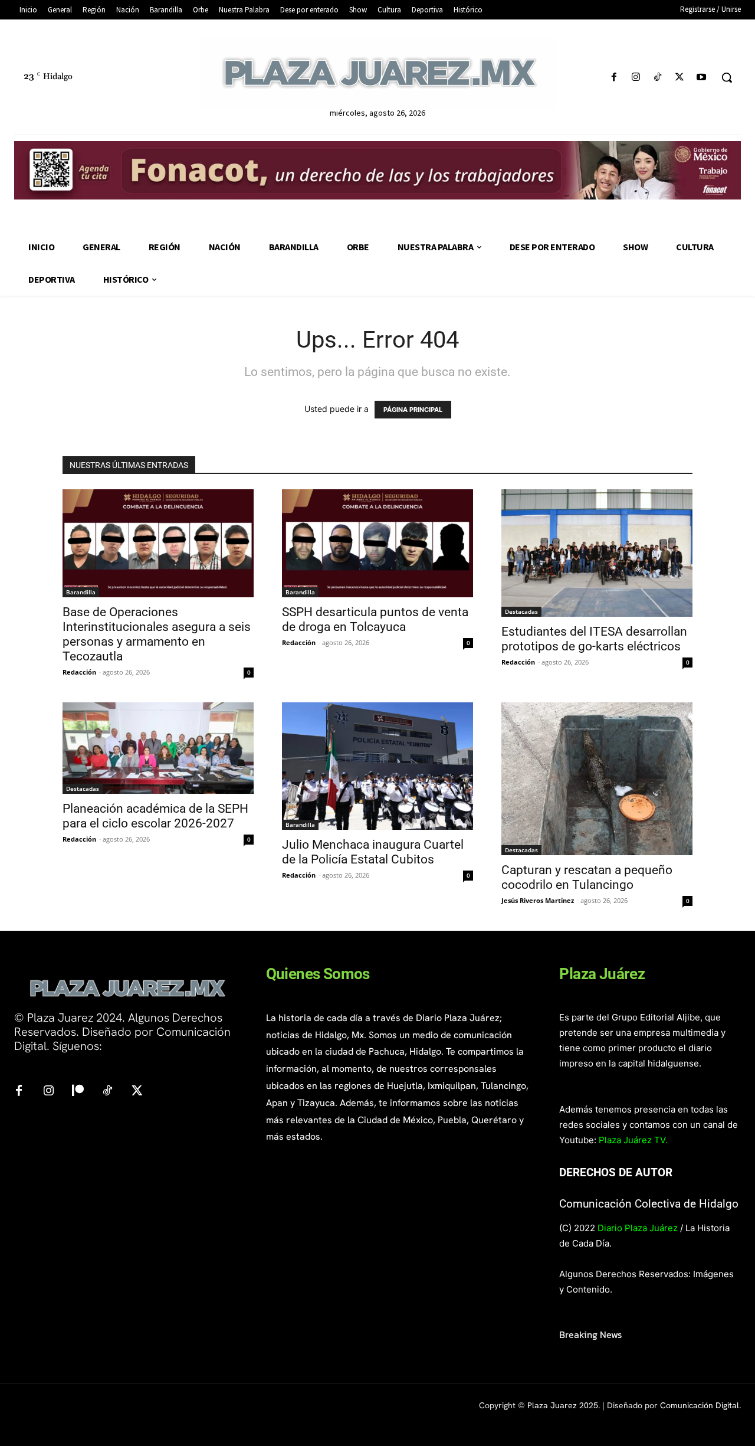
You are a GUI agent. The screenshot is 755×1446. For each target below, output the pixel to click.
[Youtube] (702, 78)
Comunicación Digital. (700, 1405)
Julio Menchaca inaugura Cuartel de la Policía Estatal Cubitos (373, 851)
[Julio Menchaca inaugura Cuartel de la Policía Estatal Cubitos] (377, 766)
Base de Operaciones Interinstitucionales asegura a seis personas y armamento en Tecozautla (157, 634)
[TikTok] (657, 78)
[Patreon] (78, 1091)
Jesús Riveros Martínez (537, 900)
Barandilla (81, 592)
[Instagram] (636, 78)
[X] (680, 78)
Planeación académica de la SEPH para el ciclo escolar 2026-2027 (155, 815)
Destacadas (521, 611)
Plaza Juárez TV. (633, 1140)
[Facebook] (614, 78)
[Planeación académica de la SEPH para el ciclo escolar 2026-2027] (158, 748)
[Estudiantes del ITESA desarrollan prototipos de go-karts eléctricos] (596, 553)
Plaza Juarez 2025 (562, 1405)
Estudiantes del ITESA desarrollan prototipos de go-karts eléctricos (594, 638)
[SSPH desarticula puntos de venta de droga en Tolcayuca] (377, 543)
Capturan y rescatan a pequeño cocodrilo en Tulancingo (586, 877)
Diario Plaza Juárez (638, 1228)
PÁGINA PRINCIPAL (412, 409)
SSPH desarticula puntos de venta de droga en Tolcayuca (375, 619)
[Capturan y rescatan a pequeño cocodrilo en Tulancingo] (596, 778)
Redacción (79, 672)
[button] (727, 77)
